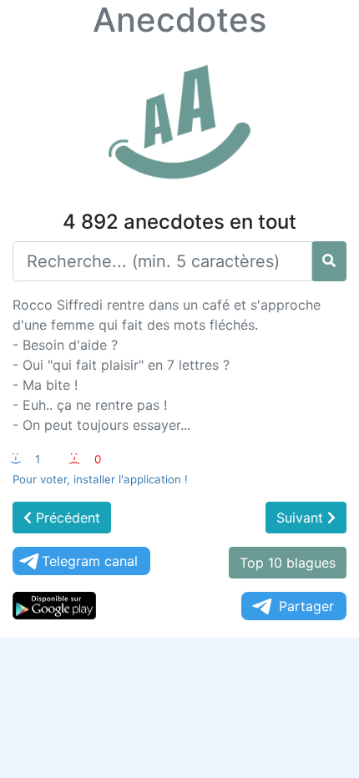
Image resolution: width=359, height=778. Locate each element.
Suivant (301, 517)
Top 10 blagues (288, 562)
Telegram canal (90, 561)
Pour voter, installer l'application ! (100, 479)
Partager (306, 606)
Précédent (66, 517)
